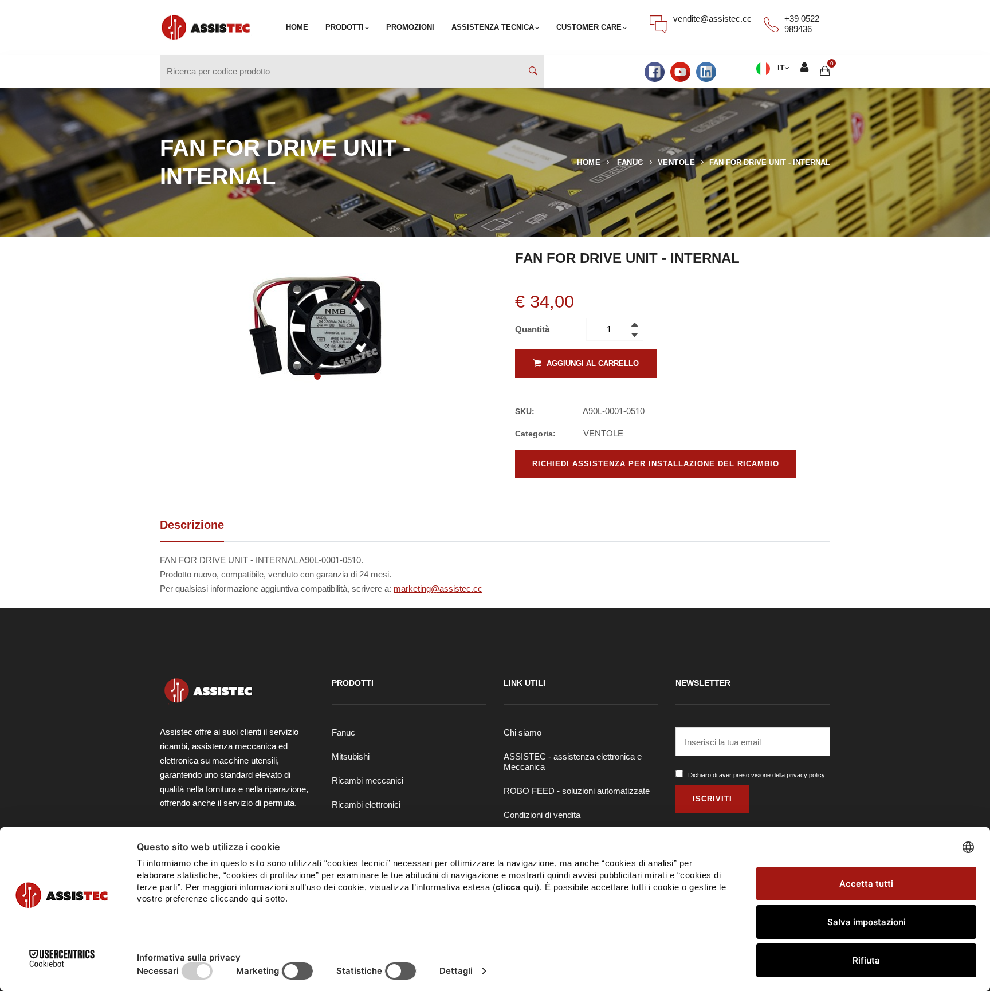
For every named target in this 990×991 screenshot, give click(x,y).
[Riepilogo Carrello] (825, 71)
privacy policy (806, 775)
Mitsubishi (351, 756)
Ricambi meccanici (367, 780)
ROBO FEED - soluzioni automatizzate (577, 791)
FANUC (630, 162)
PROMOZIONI (410, 27)
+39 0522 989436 (801, 24)
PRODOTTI (344, 27)
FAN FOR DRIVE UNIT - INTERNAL (769, 162)
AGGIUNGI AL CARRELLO (591, 363)
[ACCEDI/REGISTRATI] (804, 69)
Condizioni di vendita (542, 815)
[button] (317, 376)
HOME (297, 27)
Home (588, 162)
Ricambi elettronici (366, 804)
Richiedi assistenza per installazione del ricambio (655, 463)
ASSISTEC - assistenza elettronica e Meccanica (573, 762)
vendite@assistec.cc (712, 18)
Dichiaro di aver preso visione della (756, 775)
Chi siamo (522, 732)
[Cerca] (533, 72)
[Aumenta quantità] (634, 323)
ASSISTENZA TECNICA (492, 27)
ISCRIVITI (712, 799)
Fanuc (343, 732)
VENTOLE (677, 162)
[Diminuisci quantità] (634, 334)
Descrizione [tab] (192, 524)
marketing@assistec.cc (438, 588)
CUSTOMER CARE (589, 27)
